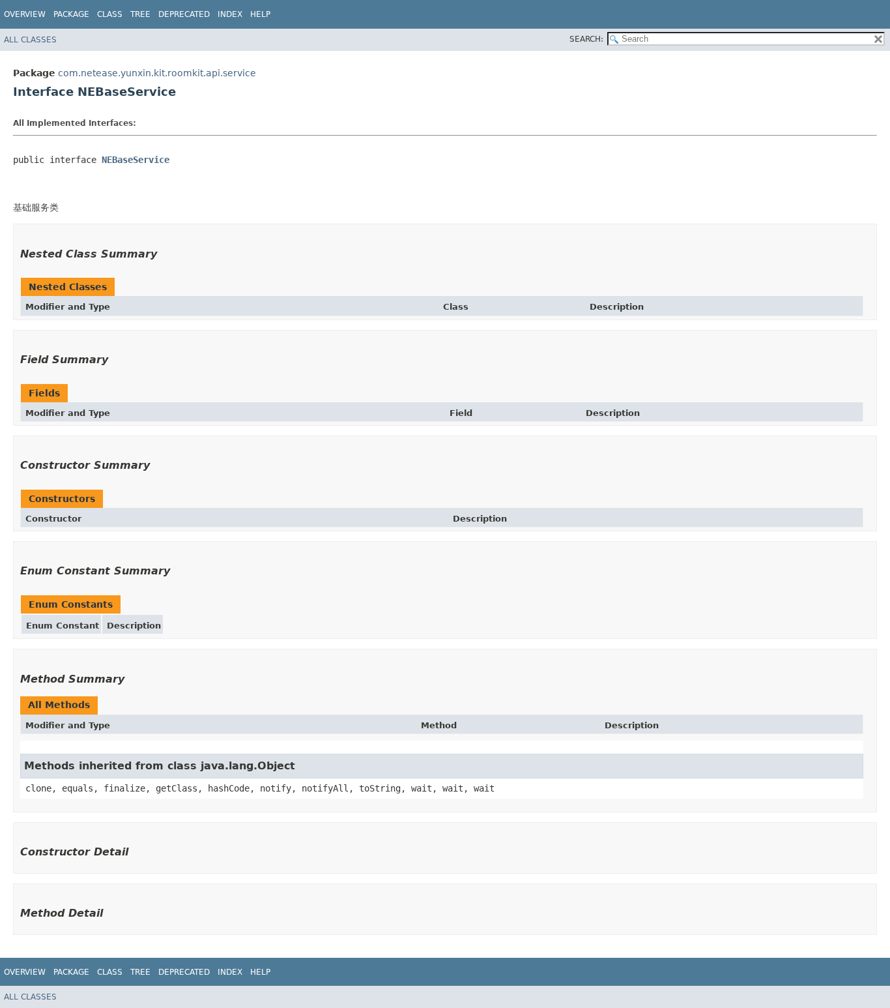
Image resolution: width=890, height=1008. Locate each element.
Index (230, 14)
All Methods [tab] (59, 705)
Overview (25, 14)
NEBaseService (135, 160)
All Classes (30, 39)
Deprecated (184, 14)
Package (71, 14)
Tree (140, 14)
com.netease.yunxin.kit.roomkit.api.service (157, 73)
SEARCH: (586, 39)
